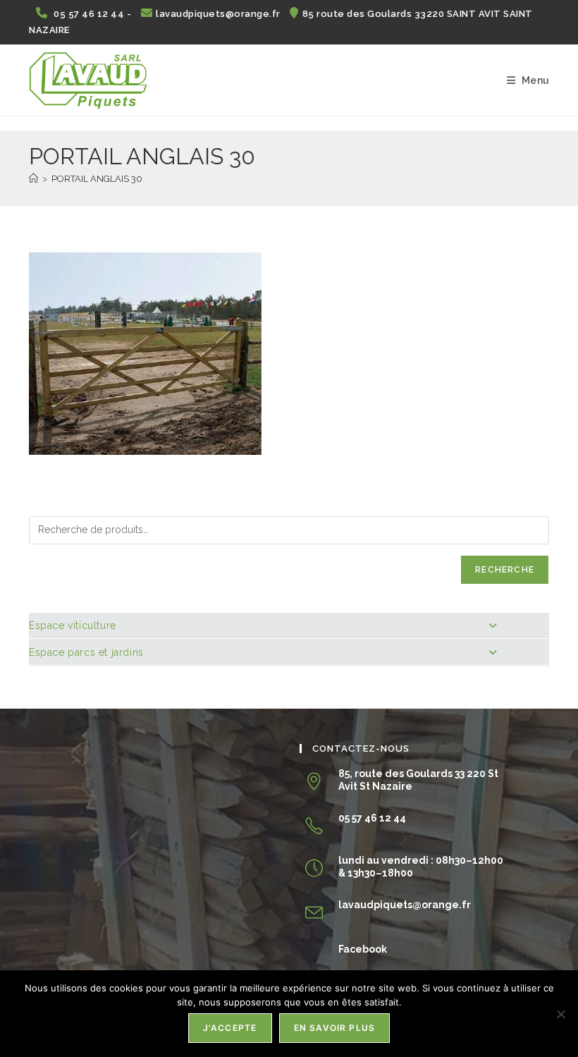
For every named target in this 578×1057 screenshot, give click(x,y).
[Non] (560, 1014)
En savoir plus (335, 1027)
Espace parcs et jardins (86, 652)
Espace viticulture (72, 625)
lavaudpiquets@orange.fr (219, 13)
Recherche (504, 570)
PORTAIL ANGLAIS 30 (96, 178)
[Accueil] (33, 178)
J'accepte (230, 1027)
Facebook (362, 949)
